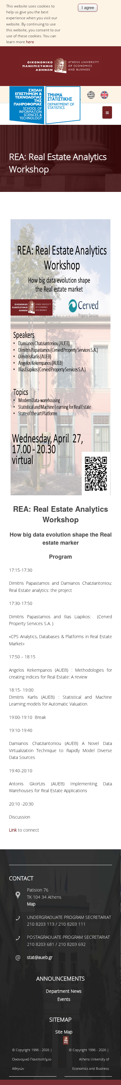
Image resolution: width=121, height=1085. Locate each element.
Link (13, 830)
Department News (64, 991)
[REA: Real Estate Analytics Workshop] (91, 97)
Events (63, 999)
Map (31, 904)
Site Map (63, 1032)
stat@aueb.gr (39, 957)
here (30, 41)
